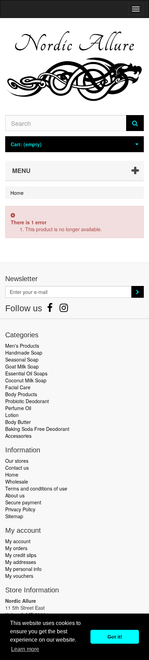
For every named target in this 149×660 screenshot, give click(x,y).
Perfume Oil (18, 408)
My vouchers (19, 575)
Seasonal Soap (21, 359)
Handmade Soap (23, 352)
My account (17, 541)
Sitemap (14, 516)
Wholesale (16, 481)
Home (11, 474)
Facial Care (17, 387)
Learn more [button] (25, 649)
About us (15, 495)
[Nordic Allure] (74, 66)
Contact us (17, 467)
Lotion (12, 414)
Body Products (21, 394)
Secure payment (23, 502)
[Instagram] (64, 309)
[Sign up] (137, 292)
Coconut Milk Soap (25, 380)
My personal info (23, 568)
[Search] (135, 123)
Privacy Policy (20, 509)
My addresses (20, 561)
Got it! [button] (114, 637)
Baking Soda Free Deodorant (37, 428)
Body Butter (18, 421)
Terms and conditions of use (36, 488)
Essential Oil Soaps (26, 373)
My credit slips (20, 555)
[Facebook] (51, 309)
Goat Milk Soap (22, 366)
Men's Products (22, 345)
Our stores (16, 460)
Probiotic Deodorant (27, 401)
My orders (16, 548)
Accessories (18, 435)
